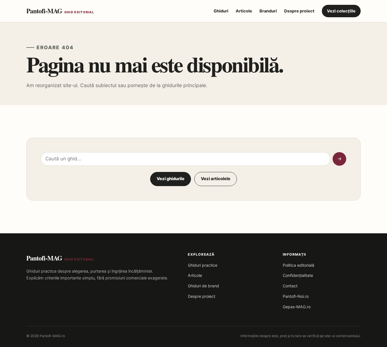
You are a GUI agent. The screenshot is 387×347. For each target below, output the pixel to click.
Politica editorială (298, 265)
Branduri (268, 11)
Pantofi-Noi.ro (296, 296)
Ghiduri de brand (203, 285)
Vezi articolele (215, 178)
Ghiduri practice (202, 265)
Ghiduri (221, 11)
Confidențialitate (298, 275)
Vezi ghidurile (170, 178)
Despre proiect (299, 11)
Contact (290, 285)
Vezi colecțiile (341, 11)
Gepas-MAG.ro (297, 306)
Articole (244, 11)
